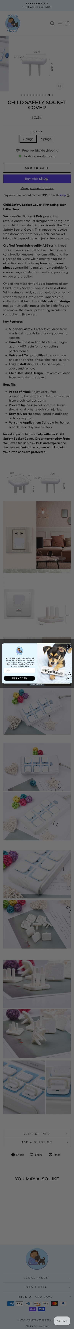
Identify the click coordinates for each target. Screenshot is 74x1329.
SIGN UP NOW (19, 678)
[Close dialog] (69, 646)
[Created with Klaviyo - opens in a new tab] (37, 684)
